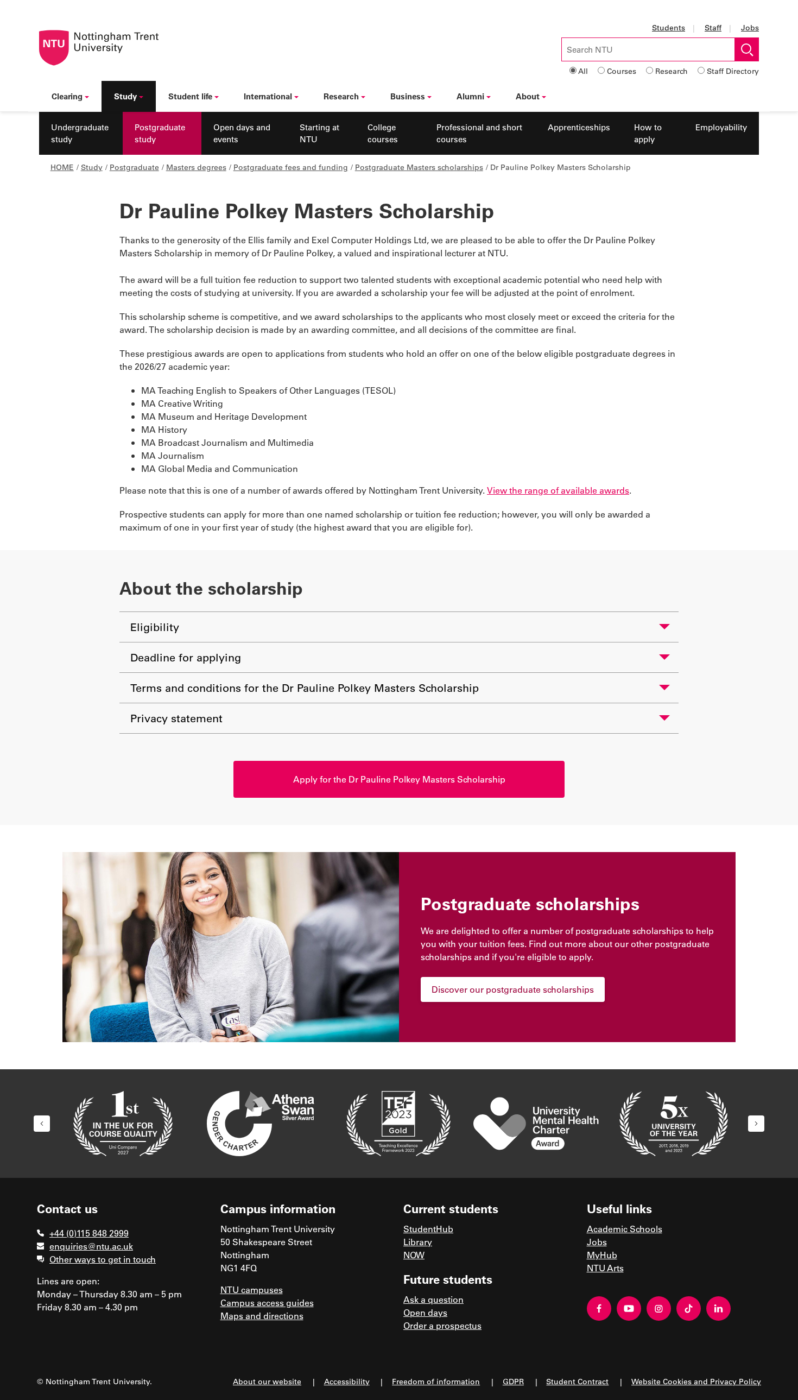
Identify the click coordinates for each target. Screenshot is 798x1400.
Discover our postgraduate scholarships (513, 989)
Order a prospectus (442, 1325)
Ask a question (433, 1299)
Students (668, 27)
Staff (713, 27)
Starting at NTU (319, 133)
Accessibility (347, 1381)
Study (125, 96)
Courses (621, 71)
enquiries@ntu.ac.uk (91, 1246)
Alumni (470, 96)
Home (62, 167)
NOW (414, 1254)
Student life (190, 96)
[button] (42, 1123)
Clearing (67, 96)
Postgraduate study (160, 133)
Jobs (750, 27)
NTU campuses (251, 1289)
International (268, 96)
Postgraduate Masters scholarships (419, 167)
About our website (267, 1381)
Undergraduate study (80, 133)
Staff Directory (733, 71)
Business (407, 96)
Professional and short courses (479, 133)
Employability (721, 127)
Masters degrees (196, 167)
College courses (383, 133)
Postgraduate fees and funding (290, 167)
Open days (425, 1312)
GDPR (513, 1381)
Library (417, 1241)
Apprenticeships (579, 127)
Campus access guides (267, 1302)
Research (671, 71)
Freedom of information (436, 1381)
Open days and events (241, 133)
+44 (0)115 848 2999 (89, 1233)
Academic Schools (624, 1228)
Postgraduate (134, 167)
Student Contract (577, 1381)
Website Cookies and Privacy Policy (696, 1381)
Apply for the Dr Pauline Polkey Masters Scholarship (399, 779)
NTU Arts (605, 1267)
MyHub (602, 1254)
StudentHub (428, 1228)
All (583, 71)
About (528, 96)
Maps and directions (261, 1315)
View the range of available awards (558, 490)
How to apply (648, 133)
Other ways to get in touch (102, 1259)
